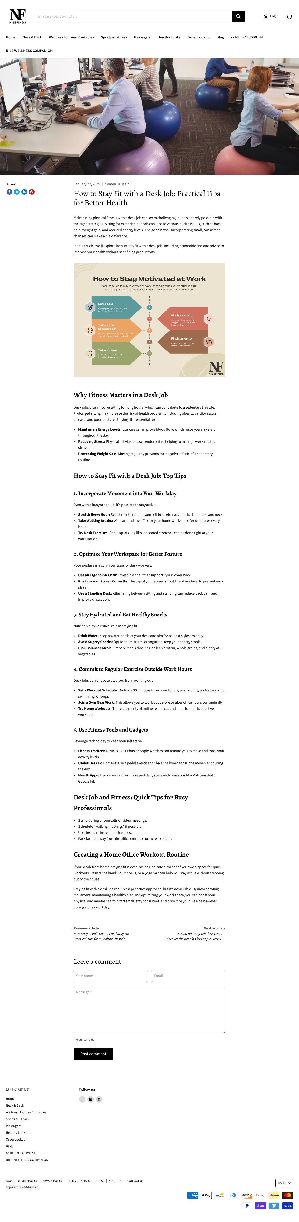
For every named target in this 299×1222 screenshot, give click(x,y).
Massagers (142, 37)
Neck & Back (32, 37)
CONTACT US (135, 1181)
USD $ (282, 1183)
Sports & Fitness (114, 37)
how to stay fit (127, 246)
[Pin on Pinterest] (32, 192)
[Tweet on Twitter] (17, 192)
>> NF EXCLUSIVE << (247, 37)
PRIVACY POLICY (52, 1181)
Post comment (93, 1054)
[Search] (238, 16)
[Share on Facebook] (9, 192)
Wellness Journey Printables (71, 37)
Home (10, 37)
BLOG (100, 1181)
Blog (220, 37)
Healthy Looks (168, 37)
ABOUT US (115, 1181)
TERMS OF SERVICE (79, 1181)
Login (274, 16)
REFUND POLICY (27, 1181)
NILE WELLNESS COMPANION (29, 50)
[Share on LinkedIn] (24, 192)
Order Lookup (198, 37)
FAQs (9, 1181)
